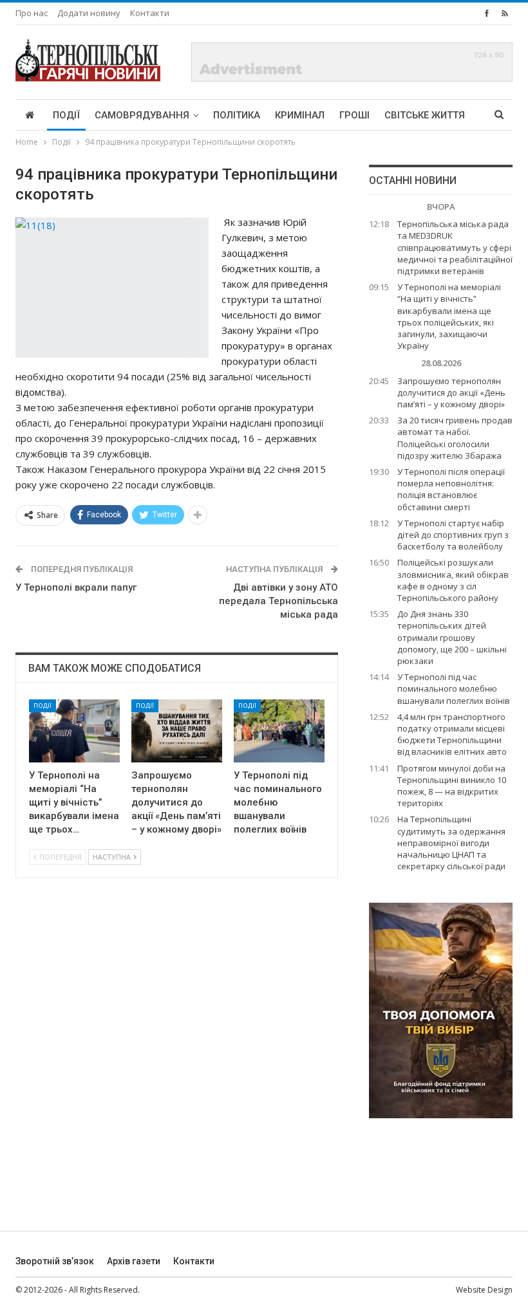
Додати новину (88, 13)
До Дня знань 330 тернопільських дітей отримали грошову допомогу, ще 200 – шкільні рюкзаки (452, 637)
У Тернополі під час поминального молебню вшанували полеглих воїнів (453, 688)
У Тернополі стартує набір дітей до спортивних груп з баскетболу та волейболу (453, 534)
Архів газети (133, 1261)
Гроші (354, 115)
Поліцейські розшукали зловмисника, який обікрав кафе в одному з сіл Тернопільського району (453, 580)
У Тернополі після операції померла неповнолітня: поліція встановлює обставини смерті (451, 489)
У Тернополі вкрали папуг (76, 587)
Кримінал (300, 115)
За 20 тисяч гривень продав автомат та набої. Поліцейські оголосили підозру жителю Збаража (455, 437)
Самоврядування (142, 115)
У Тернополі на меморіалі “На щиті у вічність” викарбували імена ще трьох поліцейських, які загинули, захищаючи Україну (449, 316)
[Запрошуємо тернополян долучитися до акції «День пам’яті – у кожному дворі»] (176, 731)
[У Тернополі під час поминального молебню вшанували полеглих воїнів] (279, 731)
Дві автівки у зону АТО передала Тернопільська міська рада (278, 601)
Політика (236, 115)
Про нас (31, 13)
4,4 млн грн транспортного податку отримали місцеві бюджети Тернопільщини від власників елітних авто (452, 734)
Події (66, 115)
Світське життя (424, 115)
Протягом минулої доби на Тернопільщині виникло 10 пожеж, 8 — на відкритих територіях (451, 785)
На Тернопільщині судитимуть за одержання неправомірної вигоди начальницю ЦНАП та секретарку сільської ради (451, 842)
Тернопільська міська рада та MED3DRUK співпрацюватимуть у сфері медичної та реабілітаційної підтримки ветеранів (455, 247)
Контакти (149, 13)
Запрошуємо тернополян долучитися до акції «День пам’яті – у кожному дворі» (451, 392)
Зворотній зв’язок (54, 1261)
